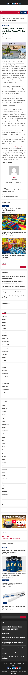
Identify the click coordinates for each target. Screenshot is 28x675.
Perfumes (4, 466)
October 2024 (5, 386)
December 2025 (5, 341)
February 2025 (5, 373)
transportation (5, 494)
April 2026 (4, 329)
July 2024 (4, 393)
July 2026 (4, 319)
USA (12, 629)
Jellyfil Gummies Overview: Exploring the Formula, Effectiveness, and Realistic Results (14, 574)
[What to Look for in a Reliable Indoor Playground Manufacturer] (14, 246)
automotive (4, 408)
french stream (5, 536)
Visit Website (9, 182)
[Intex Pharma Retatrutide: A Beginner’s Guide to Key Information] (14, 597)
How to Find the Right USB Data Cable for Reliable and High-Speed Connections (14, 551)
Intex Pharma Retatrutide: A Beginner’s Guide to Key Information (13, 607)
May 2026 (4, 325)
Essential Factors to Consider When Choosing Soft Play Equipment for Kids (14, 233)
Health (3, 446)
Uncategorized (5, 25)
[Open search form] (18, 12)
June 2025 (4, 361)
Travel (3, 498)
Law (3, 453)
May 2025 (4, 364)
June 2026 (4, 322)
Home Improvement (6, 450)
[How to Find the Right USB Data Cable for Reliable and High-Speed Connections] (14, 548)
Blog (23, 663)
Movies (3, 459)
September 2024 (5, 389)
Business (4, 411)
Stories (3, 485)
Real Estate (4, 469)
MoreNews (21, 671)
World (3, 504)
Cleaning (4, 414)
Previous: (11, 189)
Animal (3, 405)
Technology (4, 491)
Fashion (3, 434)
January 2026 (5, 338)
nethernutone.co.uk (14, 8)
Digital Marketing (5, 424)
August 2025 (4, 354)
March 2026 (4, 332)
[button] (1, 12)
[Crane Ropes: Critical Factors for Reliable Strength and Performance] (14, 206)
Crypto (3, 418)
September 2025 (5, 351)
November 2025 (5, 345)
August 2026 (4, 316)
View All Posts (19, 182)
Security (3, 475)
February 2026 (5, 335)
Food (3, 440)
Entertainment (5, 430)
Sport (4, 629)
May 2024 (4, 396)
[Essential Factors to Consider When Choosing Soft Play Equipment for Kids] (14, 222)
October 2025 (5, 348)
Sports (3, 482)
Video (25, 12)
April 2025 (4, 367)
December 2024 (5, 380)
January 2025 (5, 377)
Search (4, 263)
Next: (10, 195)
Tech (3, 488)
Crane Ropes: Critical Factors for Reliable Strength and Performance (12, 209)
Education (4, 427)
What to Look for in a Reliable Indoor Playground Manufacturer (13, 256)
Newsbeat (4, 462)
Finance (3, 437)
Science (3, 472)
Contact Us (13, 665)
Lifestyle (4, 456)
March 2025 (4, 370)
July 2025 (4, 357)
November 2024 (5, 383)
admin (4, 37)
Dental (3, 421)
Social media (4, 478)
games (3, 443)
